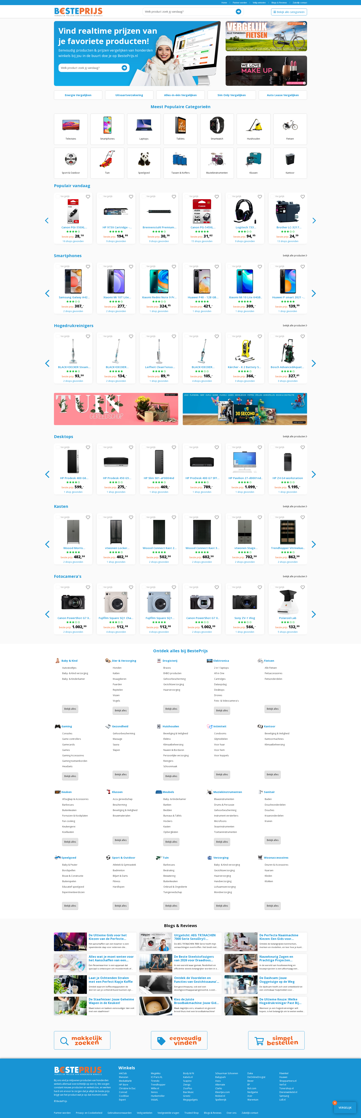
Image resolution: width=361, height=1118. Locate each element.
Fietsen (269, 660)
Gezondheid (120, 726)
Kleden (268, 875)
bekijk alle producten (294, 255)
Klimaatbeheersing (173, 744)
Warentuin (252, 1099)
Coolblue (124, 1095)
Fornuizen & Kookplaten (75, 815)
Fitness (116, 881)
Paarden (117, 684)
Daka (250, 1073)
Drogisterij (170, 660)
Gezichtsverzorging (173, 684)
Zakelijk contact (300, 3)
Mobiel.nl (220, 1095)
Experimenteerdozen (73, 892)
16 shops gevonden (73, 241)
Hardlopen (118, 886)
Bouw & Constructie (72, 875)
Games (66, 750)
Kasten (167, 826)
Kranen (268, 821)
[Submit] (238, 11)
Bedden (167, 810)
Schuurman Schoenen (226, 1073)
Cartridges (219, 679)
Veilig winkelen (259, 3)
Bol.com (251, 1088)
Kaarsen (269, 870)
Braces (167, 667)
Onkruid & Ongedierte (175, 886)
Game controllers (71, 739)
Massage (117, 739)
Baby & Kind (69, 660)
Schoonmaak (170, 766)
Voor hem (219, 750)
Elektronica (221, 660)
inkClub (123, 1073)
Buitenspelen (69, 881)
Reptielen (118, 689)
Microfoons (220, 821)
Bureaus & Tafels (172, 815)
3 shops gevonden (245, 381)
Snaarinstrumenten (224, 826)
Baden (268, 799)
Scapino (187, 1080)
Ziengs (186, 1084)
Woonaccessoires (276, 857)
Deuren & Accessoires (276, 864)
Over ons (231, 1112)
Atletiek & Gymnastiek (124, 864)
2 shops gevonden (73, 311)
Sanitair (269, 792)
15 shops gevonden (201, 241)
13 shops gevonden (287, 241)
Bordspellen (68, 870)
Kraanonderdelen (274, 815)
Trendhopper (158, 1084)
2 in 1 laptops (221, 667)
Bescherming (120, 804)
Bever (250, 1080)
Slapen (116, 750)
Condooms (220, 733)
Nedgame (252, 1092)
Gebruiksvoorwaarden (120, 1112)
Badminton (119, 870)
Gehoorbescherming (174, 679)
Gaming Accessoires (73, 755)
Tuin (166, 857)
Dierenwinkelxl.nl (288, 1092)
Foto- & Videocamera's (226, 700)
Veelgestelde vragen (168, 1112)
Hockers (167, 821)
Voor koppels (221, 755)
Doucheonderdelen (275, 804)
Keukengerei (68, 826)
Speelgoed (68, 857)
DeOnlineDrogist (256, 1077)
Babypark (220, 1077)
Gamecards (68, 744)
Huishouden (171, 726)
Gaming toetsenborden (74, 761)
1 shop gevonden (159, 311)
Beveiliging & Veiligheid (175, 733)
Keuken (66, 792)
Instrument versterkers (226, 815)
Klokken (269, 881)
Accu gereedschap (123, 799)
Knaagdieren (119, 679)
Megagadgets (190, 1099)
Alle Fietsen (271, 667)
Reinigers (168, 761)
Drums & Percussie (224, 804)
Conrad (123, 1092)
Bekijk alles (70, 708)
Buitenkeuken (69, 810)
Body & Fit (188, 1073)
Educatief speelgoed (73, 886)
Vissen (116, 695)
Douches (269, 810)
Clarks (218, 1088)
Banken (167, 804)
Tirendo (155, 1080)
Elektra (167, 739)
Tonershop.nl (286, 1088)
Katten (116, 673)
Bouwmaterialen (121, 815)
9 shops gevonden (116, 241)
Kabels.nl (188, 1077)
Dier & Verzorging (124, 660)
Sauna (116, 744)
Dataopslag (220, 684)
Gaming (66, 726)
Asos (218, 1080)
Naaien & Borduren (173, 750)
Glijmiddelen (221, 739)
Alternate (220, 1084)
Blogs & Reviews (279, 3)
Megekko (156, 1073)
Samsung (284, 1095)
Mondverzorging (223, 892)
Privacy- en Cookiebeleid (89, 1112)
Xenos (154, 1092)
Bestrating (168, 870)
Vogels (116, 700)
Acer (249, 1095)
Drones (218, 695)
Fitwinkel (283, 1073)
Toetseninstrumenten (225, 832)
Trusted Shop (191, 1112)
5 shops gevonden (288, 631)
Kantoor (269, 726)
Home (224, 3)
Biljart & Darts (120, 875)
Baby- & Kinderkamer (73, 679)
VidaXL (154, 1099)
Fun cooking (68, 821)
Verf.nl (282, 1084)
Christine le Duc (127, 1088)
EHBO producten (172, 673)
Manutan (123, 1077)
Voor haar (219, 744)
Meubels (168, 792)
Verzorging (221, 857)
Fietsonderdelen (273, 679)
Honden (117, 667)
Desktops (219, 689)
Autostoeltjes (69, 667)
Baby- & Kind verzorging (75, 673)
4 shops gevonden (202, 381)
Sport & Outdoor (123, 857)
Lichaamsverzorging (225, 886)
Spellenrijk (220, 1099)
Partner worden (240, 3)
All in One (219, 673)
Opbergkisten (170, 832)
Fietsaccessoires (273, 673)
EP (248, 1084)
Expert (122, 1099)
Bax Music (188, 1092)
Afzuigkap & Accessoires (75, 799)
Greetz (186, 1095)
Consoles (67, 733)
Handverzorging (222, 881)
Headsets (67, 766)
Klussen (117, 792)
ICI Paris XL (156, 1077)
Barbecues (68, 804)
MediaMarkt (125, 1080)
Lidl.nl (282, 1099)
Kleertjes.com (222, 1092)
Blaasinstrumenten (224, 799)
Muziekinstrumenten (227, 792)
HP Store (123, 1084)
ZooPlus (187, 1088)
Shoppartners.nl (288, 1080)
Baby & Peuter (69, 864)
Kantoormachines (274, 739)
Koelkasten (68, 832)
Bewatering (169, 875)
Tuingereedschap (172, 892)
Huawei (283, 1077)
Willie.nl (155, 1088)
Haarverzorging (171, 689)
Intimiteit (219, 726)
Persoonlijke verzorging (176, 755)
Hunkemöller (158, 1095)
